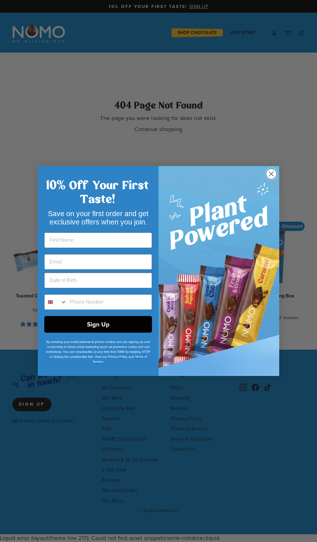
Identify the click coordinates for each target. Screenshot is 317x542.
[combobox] (56, 302)
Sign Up (98, 324)
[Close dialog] (271, 174)
